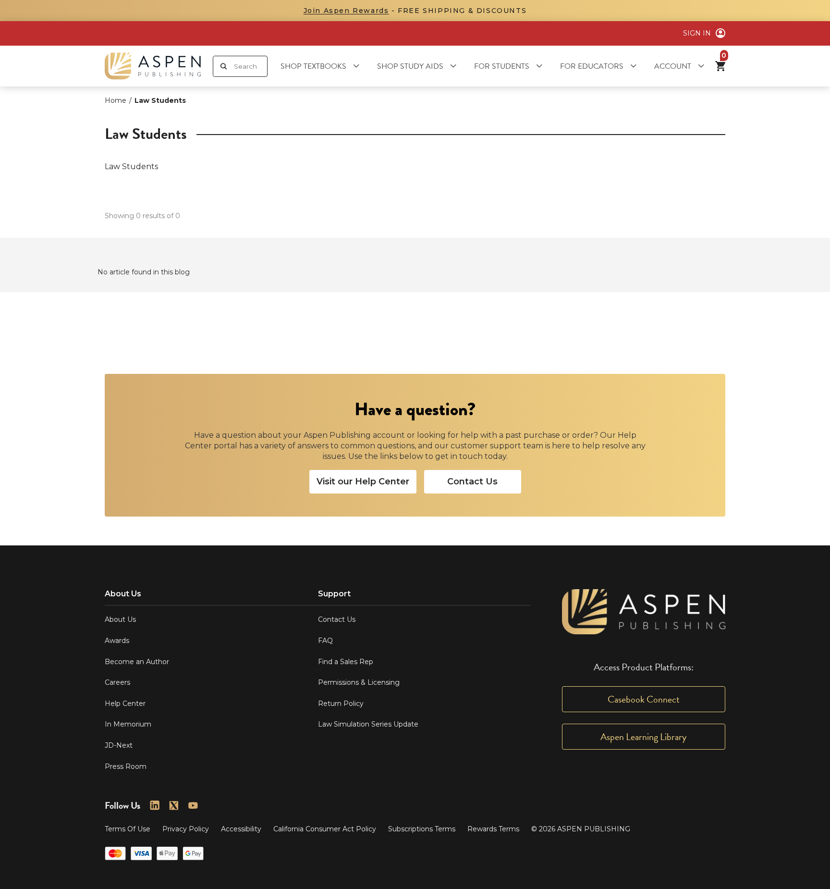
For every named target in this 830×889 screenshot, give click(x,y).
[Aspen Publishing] (153, 66)
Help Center (125, 703)
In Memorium (128, 724)
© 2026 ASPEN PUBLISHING (580, 829)
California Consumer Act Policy (324, 829)
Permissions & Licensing (359, 682)
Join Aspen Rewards (346, 10)
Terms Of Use (127, 829)
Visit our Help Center (363, 481)
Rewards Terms (493, 829)
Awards (117, 640)
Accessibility (241, 829)
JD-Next (119, 745)
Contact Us (472, 481)
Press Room (125, 766)
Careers (117, 682)
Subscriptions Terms (421, 829)
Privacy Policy (185, 829)
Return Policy (341, 703)
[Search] (223, 66)
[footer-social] (154, 805)
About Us (120, 619)
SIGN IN (697, 33)
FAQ (325, 640)
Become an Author (137, 661)
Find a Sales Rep (345, 661)
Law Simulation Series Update (368, 724)
